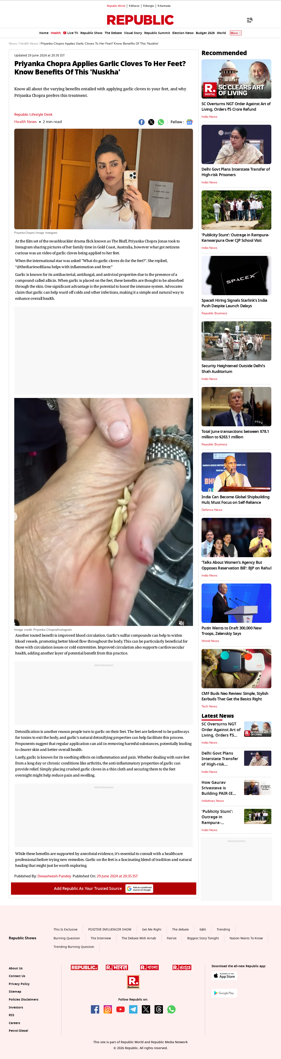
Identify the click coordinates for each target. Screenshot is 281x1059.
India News (209, 116)
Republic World (116, 6)
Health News (25, 122)
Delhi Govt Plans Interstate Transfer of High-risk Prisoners (236, 172)
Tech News (209, 706)
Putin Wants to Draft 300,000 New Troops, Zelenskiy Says (231, 630)
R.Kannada (164, 6)
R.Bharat (134, 6)
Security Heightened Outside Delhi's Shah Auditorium (233, 368)
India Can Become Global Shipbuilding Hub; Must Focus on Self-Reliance (235, 499)
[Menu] (248, 20)
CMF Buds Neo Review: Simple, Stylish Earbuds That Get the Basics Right (235, 696)
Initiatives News (213, 800)
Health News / (30, 43)
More (234, 33)
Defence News (212, 509)
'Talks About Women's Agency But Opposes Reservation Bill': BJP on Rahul (236, 565)
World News (210, 641)
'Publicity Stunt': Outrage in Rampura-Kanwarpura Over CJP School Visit (235, 237)
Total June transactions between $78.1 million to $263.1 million (235, 434)
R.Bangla (148, 6)
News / (14, 43)
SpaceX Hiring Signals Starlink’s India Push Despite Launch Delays (234, 303)
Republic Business (214, 313)
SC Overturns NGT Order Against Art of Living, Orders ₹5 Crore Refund (236, 106)
